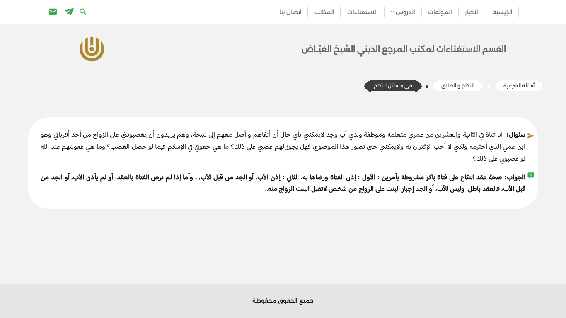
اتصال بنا (290, 12)
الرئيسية (503, 12)
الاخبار (472, 12)
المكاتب (324, 12)
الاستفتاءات (362, 12)
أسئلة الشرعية (519, 85)
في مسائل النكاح (393, 85)
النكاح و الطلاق (457, 85)
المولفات (440, 12)
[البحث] (84, 11)
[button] (392, 11)
